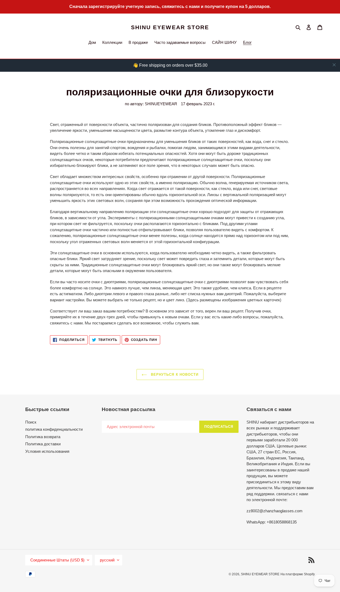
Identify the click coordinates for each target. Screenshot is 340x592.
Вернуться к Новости (174, 375)
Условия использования (47, 451)
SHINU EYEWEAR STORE (170, 27)
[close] (334, 65)
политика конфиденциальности (54, 429)
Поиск (30, 422)
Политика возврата (42, 436)
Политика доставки (43, 444)
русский (107, 560)
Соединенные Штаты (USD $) (57, 560)
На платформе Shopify (297, 574)
